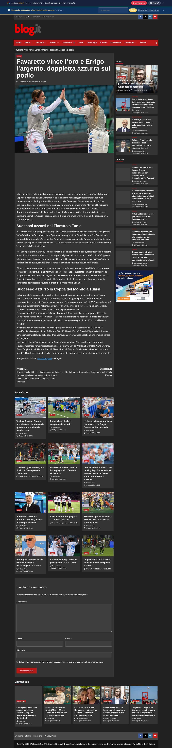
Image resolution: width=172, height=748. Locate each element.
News (27, 43)
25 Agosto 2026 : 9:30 (140, 245)
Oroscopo (129, 43)
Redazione (36, 17)
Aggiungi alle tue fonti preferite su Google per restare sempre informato (43, 3)
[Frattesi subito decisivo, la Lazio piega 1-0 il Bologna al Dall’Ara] (64, 453)
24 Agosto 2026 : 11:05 (25, 528)
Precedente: (39, 375)
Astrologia (49, 701)
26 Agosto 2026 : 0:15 (25, 723)
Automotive (115, 43)
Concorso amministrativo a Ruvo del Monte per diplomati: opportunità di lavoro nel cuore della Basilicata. (143, 196)
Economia (121, 77)
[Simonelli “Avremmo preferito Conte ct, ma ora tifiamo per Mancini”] (30, 502)
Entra (133, 10)
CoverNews (138, 744)
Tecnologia (92, 43)
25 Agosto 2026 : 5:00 (36, 476)
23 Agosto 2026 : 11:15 (59, 568)
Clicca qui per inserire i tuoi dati (148, 10)
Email (68, 638)
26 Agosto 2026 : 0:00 (54, 721)
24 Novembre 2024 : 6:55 (37, 82)
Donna (53, 43)
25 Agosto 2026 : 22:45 (141, 133)
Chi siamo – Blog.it (22, 17)
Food (80, 43)
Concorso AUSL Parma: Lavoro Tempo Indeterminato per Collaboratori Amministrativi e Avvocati (143, 173)
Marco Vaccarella (124, 90)
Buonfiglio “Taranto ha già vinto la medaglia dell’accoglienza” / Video (29, 562)
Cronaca (135, 96)
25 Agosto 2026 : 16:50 (59, 430)
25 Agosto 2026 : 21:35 (141, 183)
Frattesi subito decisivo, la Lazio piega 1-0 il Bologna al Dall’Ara (63, 470)
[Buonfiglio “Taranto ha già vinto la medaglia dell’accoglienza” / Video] (30, 545)
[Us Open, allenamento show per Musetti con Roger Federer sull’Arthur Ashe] (98, 407)
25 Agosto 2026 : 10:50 (93, 433)
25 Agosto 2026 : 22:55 (141, 112)
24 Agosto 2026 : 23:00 (59, 479)
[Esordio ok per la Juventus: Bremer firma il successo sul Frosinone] (98, 502)
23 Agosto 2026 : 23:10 (93, 528)
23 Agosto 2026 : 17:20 (26, 571)
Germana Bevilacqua (140, 131)
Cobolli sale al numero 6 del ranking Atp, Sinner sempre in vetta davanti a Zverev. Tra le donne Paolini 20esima (98, 473)
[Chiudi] (163, 3)
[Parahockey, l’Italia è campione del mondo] (64, 407)
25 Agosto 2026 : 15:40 (141, 207)
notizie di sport (44, 358)
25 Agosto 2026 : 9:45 (140, 224)
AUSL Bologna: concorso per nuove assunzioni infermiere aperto (143, 216)
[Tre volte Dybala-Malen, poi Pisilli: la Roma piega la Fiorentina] (30, 453)
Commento (22, 601)
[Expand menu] (31, 43)
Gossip (77, 701)
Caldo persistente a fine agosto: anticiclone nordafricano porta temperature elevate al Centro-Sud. (26, 712)
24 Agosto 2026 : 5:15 (70, 523)
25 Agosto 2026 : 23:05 (140, 90)
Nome (19, 638)
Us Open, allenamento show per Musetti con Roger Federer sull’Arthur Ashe (98, 424)
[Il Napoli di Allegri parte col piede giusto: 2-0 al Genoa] (64, 545)
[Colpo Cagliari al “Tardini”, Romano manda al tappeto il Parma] (98, 545)
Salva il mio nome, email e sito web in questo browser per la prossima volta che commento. (61, 662)
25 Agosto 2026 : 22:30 (141, 153)
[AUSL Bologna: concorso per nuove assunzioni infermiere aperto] (123, 217)
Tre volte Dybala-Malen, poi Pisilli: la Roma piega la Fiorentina (30, 470)
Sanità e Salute (137, 117)
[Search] (156, 43)
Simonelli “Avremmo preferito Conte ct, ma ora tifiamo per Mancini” (29, 519)
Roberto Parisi (23, 433)
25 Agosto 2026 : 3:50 (140, 265)
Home (19, 43)
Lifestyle (40, 43)
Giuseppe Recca (139, 151)
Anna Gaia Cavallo (82, 718)
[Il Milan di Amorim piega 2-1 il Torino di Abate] (64, 502)
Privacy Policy (48, 17)
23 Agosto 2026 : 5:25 (104, 569)
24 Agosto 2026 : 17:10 (93, 485)
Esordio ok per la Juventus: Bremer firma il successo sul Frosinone (97, 519)
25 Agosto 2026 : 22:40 (26, 436)
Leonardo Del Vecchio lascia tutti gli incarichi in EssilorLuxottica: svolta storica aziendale (135, 83)
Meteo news (21, 701)
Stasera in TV (69, 43)
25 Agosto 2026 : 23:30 (83, 721)
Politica (134, 137)
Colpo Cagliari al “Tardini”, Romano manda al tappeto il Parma (97, 562)
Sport (19, 56)
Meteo (143, 43)
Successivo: (88, 372)
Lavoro (103, 43)
